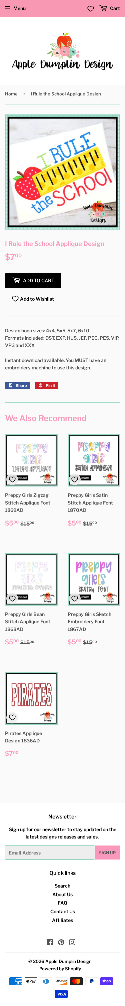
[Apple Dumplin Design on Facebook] (49, 943)
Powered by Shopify (60, 968)
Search (62, 886)
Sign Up (107, 852)
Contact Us (62, 911)
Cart (114, 8)
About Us (62, 894)
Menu (19, 8)
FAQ (62, 903)
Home (11, 93)
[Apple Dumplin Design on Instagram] (72, 943)
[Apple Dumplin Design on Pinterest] (61, 943)
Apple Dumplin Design (68, 961)
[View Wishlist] (90, 8)
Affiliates (62, 920)
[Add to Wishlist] (12, 479)
